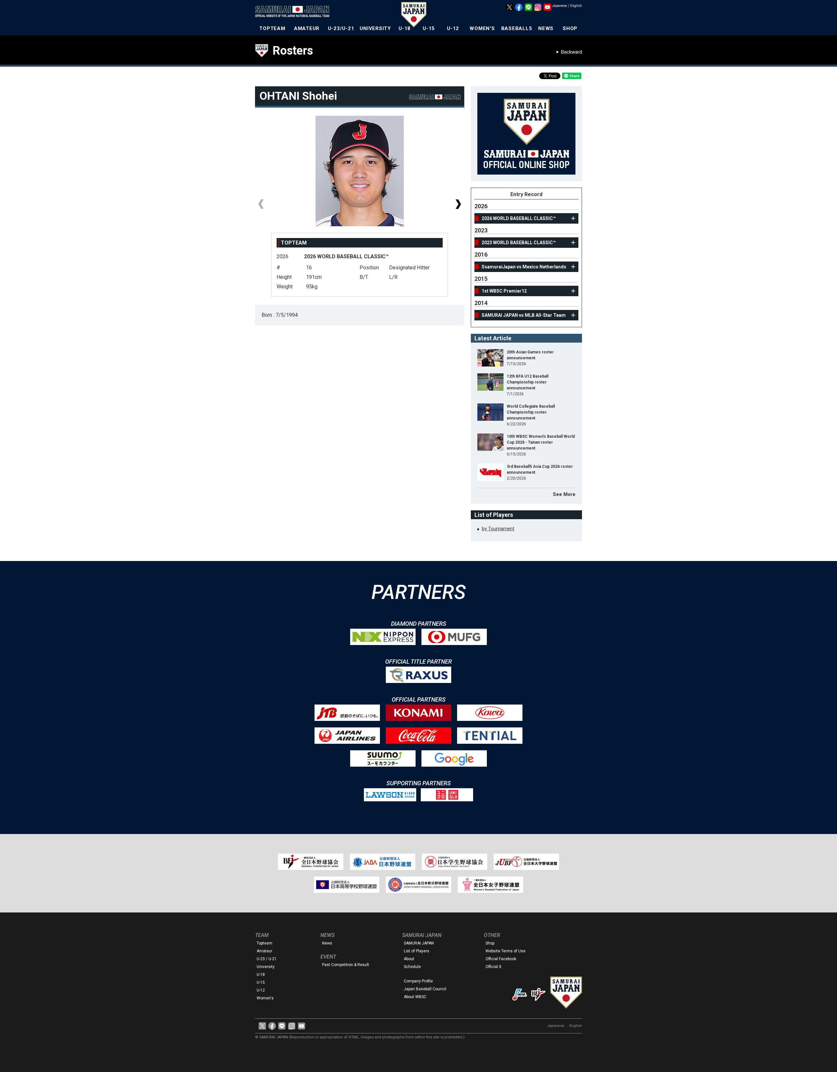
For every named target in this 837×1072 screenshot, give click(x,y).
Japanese (559, 6)
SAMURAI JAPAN (419, 943)
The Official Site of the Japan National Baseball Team (294, 12)
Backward (571, 52)
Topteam (264, 943)
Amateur (264, 951)
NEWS (546, 28)
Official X (494, 966)
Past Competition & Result (345, 964)
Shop (490, 943)
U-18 (405, 28)
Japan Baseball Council (425, 989)
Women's (265, 998)
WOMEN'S (482, 28)
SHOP (570, 28)
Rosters (293, 51)
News (327, 943)
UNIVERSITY (375, 28)
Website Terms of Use (505, 951)
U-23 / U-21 (267, 959)
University (266, 966)
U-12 (453, 28)
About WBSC (415, 997)
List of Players (416, 951)
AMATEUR (306, 28)
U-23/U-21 (341, 28)
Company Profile (418, 981)
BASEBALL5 (516, 28)
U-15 (429, 28)
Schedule (412, 966)
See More (564, 494)
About (409, 959)
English (576, 6)
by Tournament (498, 529)
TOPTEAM (272, 28)
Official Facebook (501, 959)
